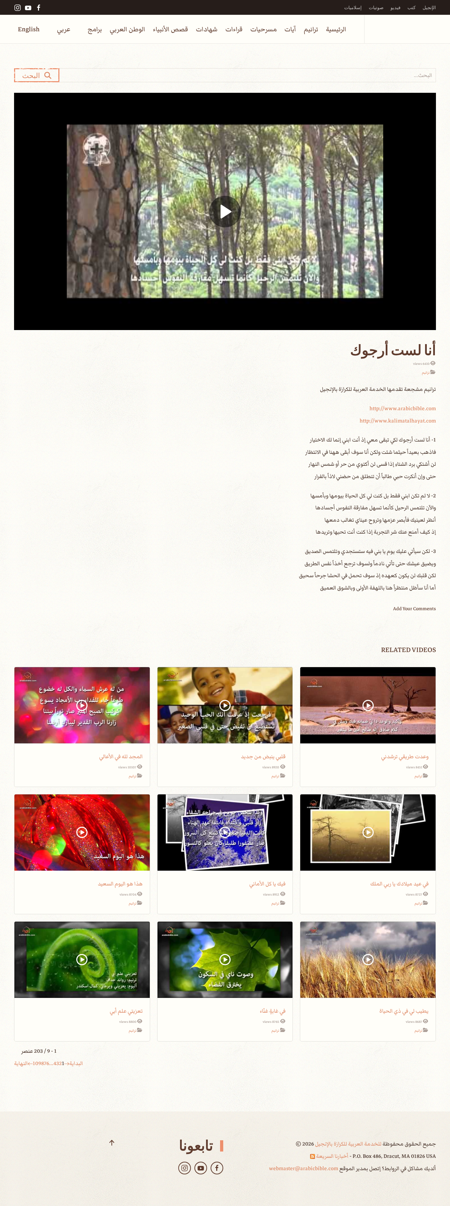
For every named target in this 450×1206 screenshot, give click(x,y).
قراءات (234, 29)
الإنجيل (429, 7)
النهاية (21, 1063)
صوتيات (376, 7)
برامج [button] (95, 29)
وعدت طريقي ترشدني (405, 756)
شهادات (207, 29)
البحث (33, 75)
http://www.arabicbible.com (402, 408)
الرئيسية (336, 29)
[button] (112, 1142)
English (29, 29)
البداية (76, 1063)
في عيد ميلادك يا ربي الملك (399, 883)
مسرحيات (263, 29)
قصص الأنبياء (170, 29)
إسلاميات (353, 7)
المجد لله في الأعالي (121, 756)
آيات (290, 29)
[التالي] (30, 1063)
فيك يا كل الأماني (267, 883)
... (51, 1063)
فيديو (395, 7)
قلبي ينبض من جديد (263, 756)
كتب (411, 7)
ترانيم (311, 29)
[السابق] (66, 1063)
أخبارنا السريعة (331, 1156)
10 (35, 1063)
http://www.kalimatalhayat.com (398, 421)
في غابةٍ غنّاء (272, 1011)
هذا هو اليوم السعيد (120, 883)
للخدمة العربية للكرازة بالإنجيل (347, 1144)
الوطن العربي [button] (127, 29)
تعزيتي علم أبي (126, 1011)
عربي (63, 29)
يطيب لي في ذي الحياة (404, 1011)
